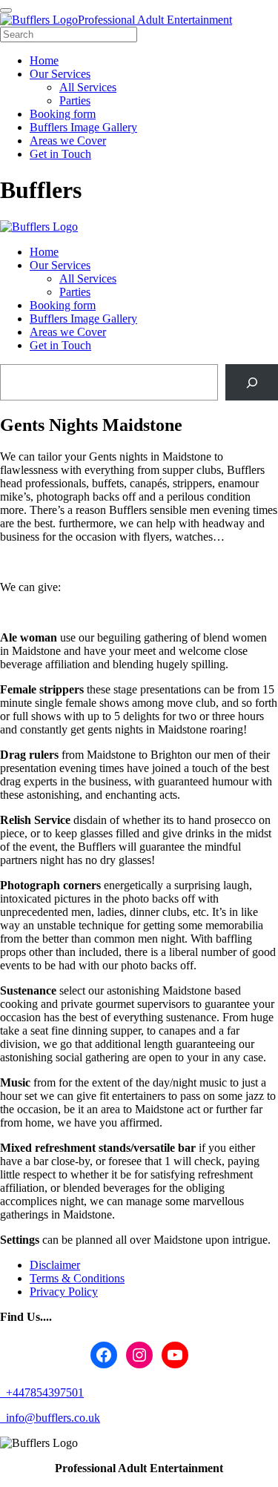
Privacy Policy (64, 1291)
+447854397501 (43, 1392)
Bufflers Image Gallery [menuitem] (83, 127)
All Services (87, 278)
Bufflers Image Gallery (83, 318)
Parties (74, 292)
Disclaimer (55, 1265)
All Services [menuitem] (87, 87)
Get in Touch (60, 345)
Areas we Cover (68, 332)
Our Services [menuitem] (60, 73)
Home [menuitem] (44, 60)
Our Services (60, 265)
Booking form (63, 305)
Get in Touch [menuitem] (60, 154)
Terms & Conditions (77, 1278)
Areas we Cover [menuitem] (68, 140)
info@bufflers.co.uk (51, 1417)
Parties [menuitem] (74, 100)
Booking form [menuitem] (63, 114)
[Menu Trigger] (6, 10)
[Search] (251, 382)
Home (44, 251)
